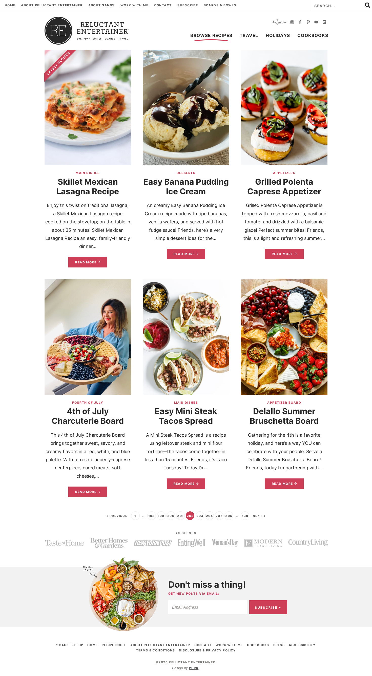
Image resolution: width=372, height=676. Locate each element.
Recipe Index (114, 645)
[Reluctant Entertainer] (86, 30)
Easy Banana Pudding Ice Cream (186, 186)
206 (228, 516)
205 (219, 516)
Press (279, 645)
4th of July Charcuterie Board (88, 416)
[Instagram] (292, 23)
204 (209, 516)
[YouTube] (316, 23)
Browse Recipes (211, 35)
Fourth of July (87, 402)
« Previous (117, 516)
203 (199, 516)
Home (10, 5)
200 (170, 516)
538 (245, 516)
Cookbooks (312, 35)
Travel (249, 35)
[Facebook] (300, 23)
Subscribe (187, 5)
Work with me (134, 5)
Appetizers (284, 173)
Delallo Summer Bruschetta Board (284, 416)
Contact (163, 5)
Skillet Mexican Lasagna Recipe (87, 186)
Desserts (186, 173)
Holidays (278, 35)
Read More (82, 264)
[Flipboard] (324, 23)
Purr (194, 668)
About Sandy (101, 5)
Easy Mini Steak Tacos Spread (186, 416)
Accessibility (302, 645)
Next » (259, 516)
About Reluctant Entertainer (51, 5)
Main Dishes (88, 173)
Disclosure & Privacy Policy (207, 650)
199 (161, 516)
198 (151, 516)
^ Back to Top (69, 645)
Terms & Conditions (155, 650)
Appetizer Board (284, 402)
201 (180, 516)
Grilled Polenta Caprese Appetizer (284, 186)
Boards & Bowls (220, 5)
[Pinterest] (308, 23)
